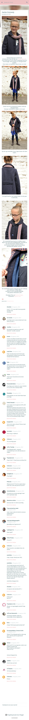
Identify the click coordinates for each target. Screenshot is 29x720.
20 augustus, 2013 (16, 307)
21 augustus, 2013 (22, 613)
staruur (8, 642)
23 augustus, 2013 (16, 676)
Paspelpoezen (10, 457)
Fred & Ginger (19, 295)
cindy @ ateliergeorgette (13, 520)
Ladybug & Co (10, 530)
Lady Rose (9, 351)
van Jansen (9, 317)
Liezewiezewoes (11, 491)
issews (8, 336)
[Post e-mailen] (3, 299)
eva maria (9, 431)
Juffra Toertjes (10, 447)
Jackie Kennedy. (22, 59)
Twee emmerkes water (12, 508)
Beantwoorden (11, 314)
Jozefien (9, 327)
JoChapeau (9, 668)
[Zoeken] (27, 2)
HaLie (8, 374)
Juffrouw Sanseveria (12, 613)
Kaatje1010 (10, 421)
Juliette (9, 660)
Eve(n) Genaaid (10, 402)
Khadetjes (9, 393)
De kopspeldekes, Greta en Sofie (15, 630)
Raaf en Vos (17, 296)
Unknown (9, 439)
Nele (8, 362)
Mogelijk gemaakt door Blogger (15, 715)
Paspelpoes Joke (11, 604)
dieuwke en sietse (11, 500)
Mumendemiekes (11, 383)
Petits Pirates (10, 537)
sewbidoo (9, 555)
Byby (8, 622)
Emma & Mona (8, 2)
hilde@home (10, 473)
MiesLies (9, 481)
